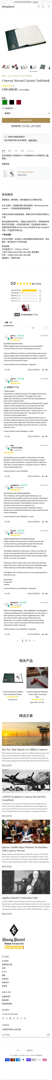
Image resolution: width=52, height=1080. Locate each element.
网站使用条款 (7, 1004)
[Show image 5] (42, 67)
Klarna (30, 151)
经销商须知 (6, 996)
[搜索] (38, 6)
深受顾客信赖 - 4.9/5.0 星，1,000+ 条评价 (26, 126)
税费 (22, 151)
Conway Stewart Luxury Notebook (16, 364)
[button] (43, 370)
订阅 (48, 1035)
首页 (3, 76)
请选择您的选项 (26, 120)
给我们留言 (32, 140)
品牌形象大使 (7, 964)
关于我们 (5, 961)
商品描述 (7, 194)
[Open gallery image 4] (26, 38)
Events (4, 972)
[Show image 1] (6, 67)
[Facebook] (7, 1018)
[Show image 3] (24, 67)
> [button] (34, 640)
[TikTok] (14, 1018)
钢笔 (3, 975)
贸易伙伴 (5, 982)
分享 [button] (8, 370)
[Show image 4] (33, 67)
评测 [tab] (6, 322)
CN (18, 1050)
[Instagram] (3, 1018)
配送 (10, 151)
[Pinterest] (17, 1018)
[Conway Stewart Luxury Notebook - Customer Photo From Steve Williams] (26, 308)
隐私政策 (5, 1000)
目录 (3, 968)
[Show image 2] (15, 67)
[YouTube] (21, 1018)
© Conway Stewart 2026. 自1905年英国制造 (26, 1055)
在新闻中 (5, 979)
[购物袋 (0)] (43, 6)
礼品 (16, 151)
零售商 (4, 986)
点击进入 (35, 2)
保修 (3, 151)
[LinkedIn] (25, 1018)
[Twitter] (10, 1018)
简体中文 (30, 1050)
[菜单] (48, 6)
